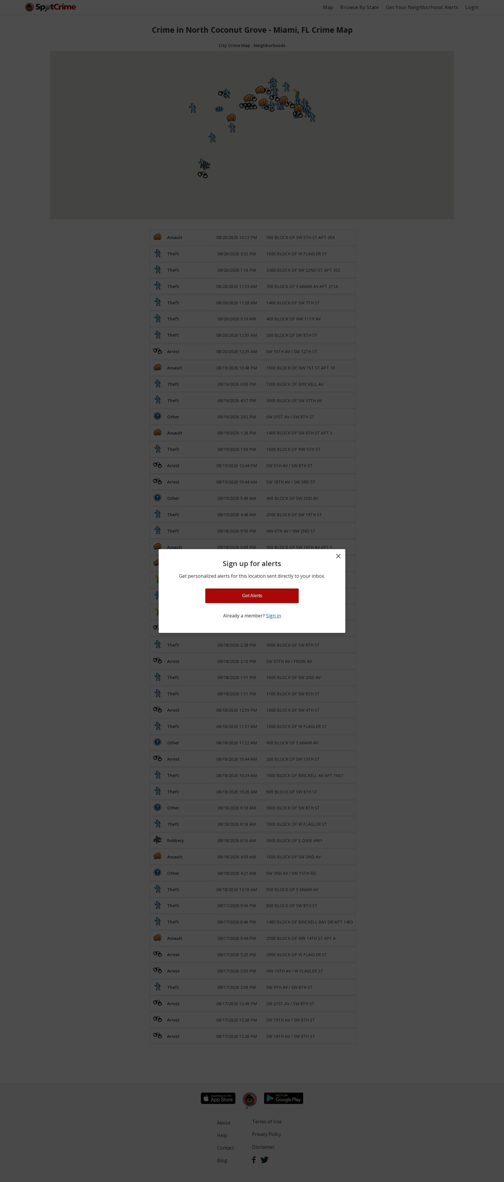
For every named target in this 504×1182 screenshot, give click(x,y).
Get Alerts (252, 595)
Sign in (273, 615)
